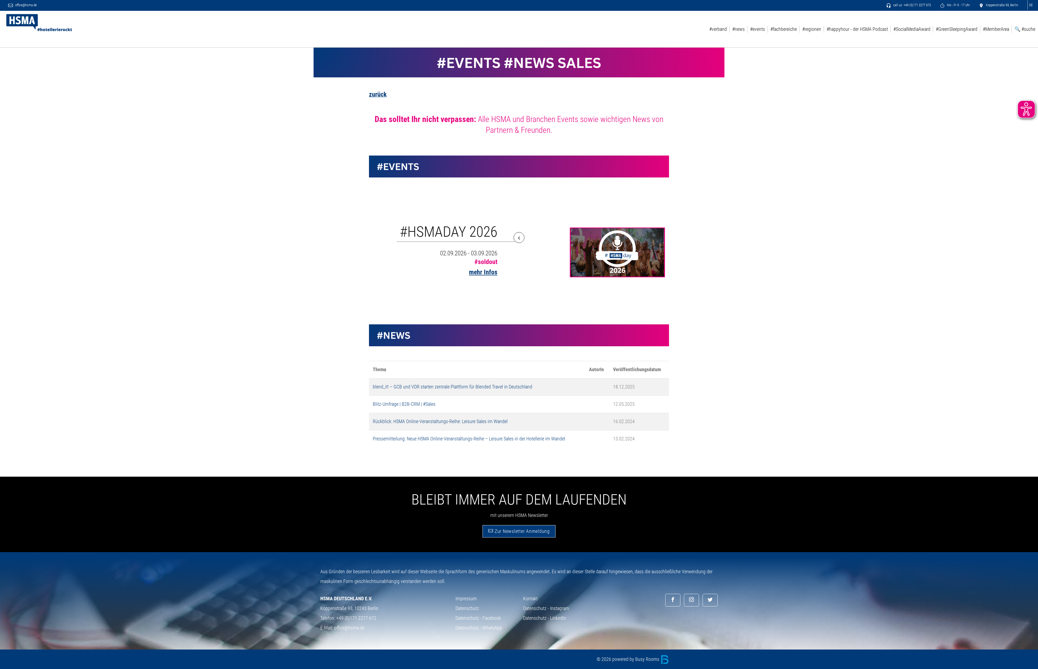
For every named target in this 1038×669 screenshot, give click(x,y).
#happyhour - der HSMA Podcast (857, 29)
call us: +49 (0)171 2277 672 (911, 5)
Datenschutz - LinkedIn (544, 618)
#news (738, 29)
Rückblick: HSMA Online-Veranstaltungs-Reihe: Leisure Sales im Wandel (440, 421)
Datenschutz (467, 608)
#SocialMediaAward (911, 29)
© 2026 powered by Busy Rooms (628, 659)
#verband (718, 29)
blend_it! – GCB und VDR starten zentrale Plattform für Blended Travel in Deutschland (452, 387)
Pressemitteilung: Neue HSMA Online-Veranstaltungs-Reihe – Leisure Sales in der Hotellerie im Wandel (469, 438)
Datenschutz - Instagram (546, 608)
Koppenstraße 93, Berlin (1001, 5)
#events (757, 29)
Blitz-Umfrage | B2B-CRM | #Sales (404, 404)
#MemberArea (996, 29)
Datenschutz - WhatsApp (478, 628)
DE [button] (1031, 5)
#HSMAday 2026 (448, 231)
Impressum (466, 598)
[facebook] (672, 600)
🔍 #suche (1024, 29)
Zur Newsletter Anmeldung (521, 531)
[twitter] (710, 600)
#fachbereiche (783, 29)
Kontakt (530, 598)
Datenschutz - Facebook (478, 618)
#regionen (811, 29)
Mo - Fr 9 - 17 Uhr (958, 5)
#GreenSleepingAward (956, 29)
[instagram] (691, 600)
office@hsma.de (25, 5)
